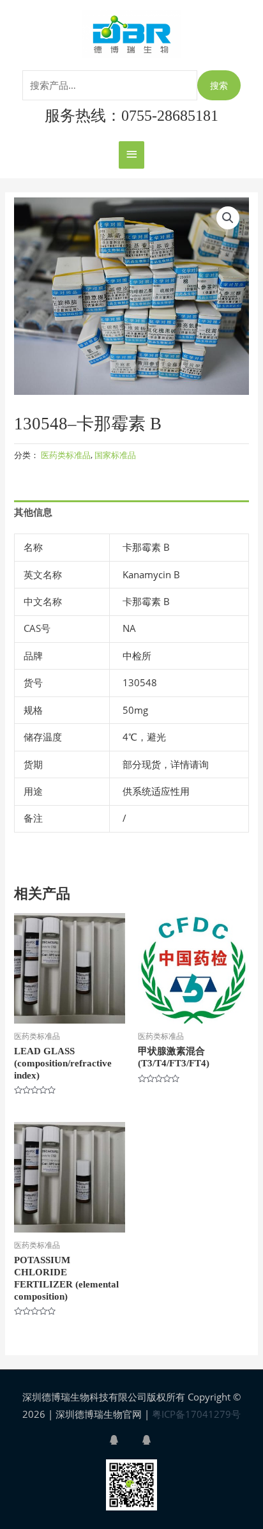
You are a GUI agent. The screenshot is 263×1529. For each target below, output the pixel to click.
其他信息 (33, 511)
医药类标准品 (66, 455)
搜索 (219, 85)
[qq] (124, 1440)
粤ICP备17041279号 (196, 1414)
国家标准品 (115, 455)
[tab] (131, 512)
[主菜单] (131, 155)
